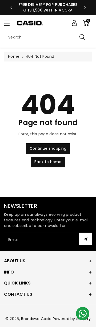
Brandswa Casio (36, 318)
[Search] (82, 37)
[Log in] (74, 23)
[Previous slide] (11, 8)
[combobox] (48, 37)
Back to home (48, 161)
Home (13, 56)
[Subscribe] (85, 239)
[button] (9, 23)
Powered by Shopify (72, 318)
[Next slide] (85, 8)
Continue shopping (48, 148)
